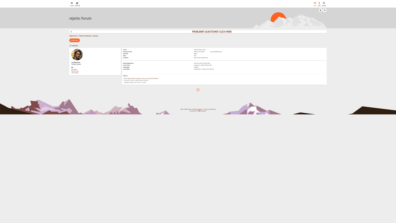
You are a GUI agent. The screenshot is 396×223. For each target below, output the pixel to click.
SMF (181, 109)
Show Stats (74, 73)
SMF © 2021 (188, 109)
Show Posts (75, 71)
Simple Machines (197, 109)
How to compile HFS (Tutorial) (150, 78)
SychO (204, 111)
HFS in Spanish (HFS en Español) (132, 78)
